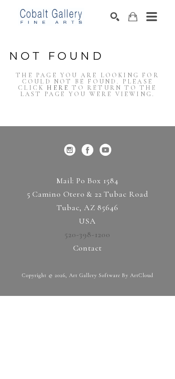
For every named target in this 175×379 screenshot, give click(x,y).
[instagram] (69, 150)
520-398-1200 (87, 234)
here (58, 88)
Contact (87, 248)
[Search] (114, 16)
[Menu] (151, 16)
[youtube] (105, 150)
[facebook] (87, 150)
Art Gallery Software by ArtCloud (111, 275)
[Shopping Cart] (132, 17)
